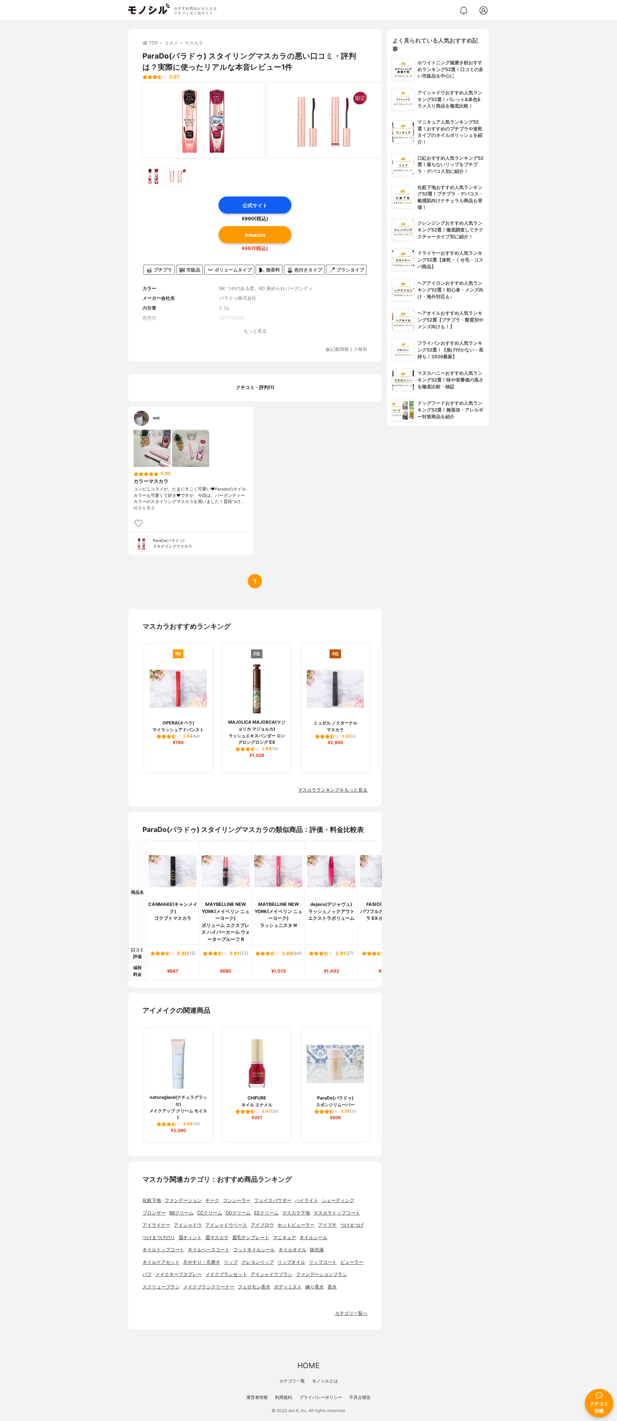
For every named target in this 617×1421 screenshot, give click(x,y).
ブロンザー (154, 1213)
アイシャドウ (188, 1225)
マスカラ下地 (296, 1213)
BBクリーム (181, 1213)
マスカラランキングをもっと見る (332, 790)
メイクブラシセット (226, 1274)
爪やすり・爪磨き (201, 1262)
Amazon (255, 235)
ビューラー (351, 1262)
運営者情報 (257, 1397)
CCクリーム (209, 1213)
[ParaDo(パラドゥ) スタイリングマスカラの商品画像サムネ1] (153, 176)
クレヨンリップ (257, 1262)
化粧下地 (151, 1200)
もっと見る (255, 331)
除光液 (317, 1249)
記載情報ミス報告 (348, 349)
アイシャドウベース (226, 1225)
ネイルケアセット (161, 1262)
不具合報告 (360, 1397)
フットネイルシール (254, 1249)
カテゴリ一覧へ (351, 1313)
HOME (308, 1365)
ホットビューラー (296, 1225)
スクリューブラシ (161, 1287)
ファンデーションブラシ (321, 1274)
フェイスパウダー (272, 1200)
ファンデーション (183, 1200)
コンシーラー (237, 1200)
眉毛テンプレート (250, 1237)
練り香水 (314, 1287)
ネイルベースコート (209, 1249)
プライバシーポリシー (320, 1397)
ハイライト (306, 1200)
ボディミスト (288, 1287)
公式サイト (254, 205)
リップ (231, 1262)
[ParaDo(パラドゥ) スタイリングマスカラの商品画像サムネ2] (176, 176)
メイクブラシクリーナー (208, 1287)
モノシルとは (325, 1380)
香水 (332, 1287)
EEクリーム (266, 1213)
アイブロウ (262, 1225)
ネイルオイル (292, 1249)
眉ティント (190, 1237)
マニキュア (284, 1237)
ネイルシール (313, 1237)
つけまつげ (351, 1225)
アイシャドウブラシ (271, 1274)
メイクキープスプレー (178, 1274)
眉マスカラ (217, 1237)
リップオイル (291, 1262)
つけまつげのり (158, 1237)
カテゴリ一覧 (292, 1380)
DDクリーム (238, 1213)
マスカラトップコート (336, 1213)
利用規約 (283, 1397)
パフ (147, 1274)
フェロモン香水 (254, 1287)
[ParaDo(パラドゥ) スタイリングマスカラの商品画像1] (203, 120)
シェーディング (338, 1200)
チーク (212, 1200)
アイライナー (156, 1225)
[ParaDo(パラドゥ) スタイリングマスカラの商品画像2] (328, 120)
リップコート (323, 1262)
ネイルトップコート (163, 1249)
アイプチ (327, 1225)
